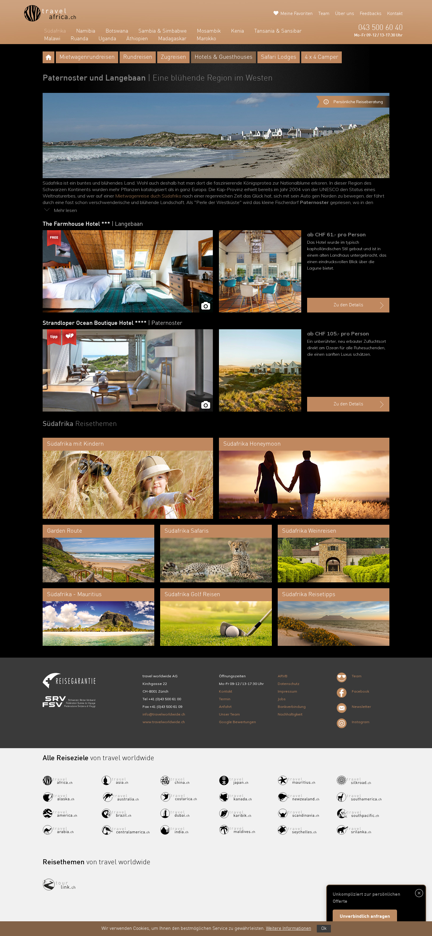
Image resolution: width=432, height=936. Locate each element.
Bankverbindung (292, 706)
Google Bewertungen (237, 722)
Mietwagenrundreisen (87, 57)
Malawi (52, 38)
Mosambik (209, 31)
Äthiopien (137, 38)
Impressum (287, 691)
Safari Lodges (278, 57)
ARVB (282, 676)
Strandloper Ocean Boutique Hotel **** (112, 323)
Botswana (117, 31)
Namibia (85, 31)
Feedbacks (370, 13)
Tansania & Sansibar (278, 31)
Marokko (206, 38)
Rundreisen (137, 57)
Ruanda (79, 38)
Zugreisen (173, 57)
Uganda (107, 38)
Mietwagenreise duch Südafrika (148, 196)
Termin (224, 699)
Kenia (237, 31)
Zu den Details (348, 305)
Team (323, 13)
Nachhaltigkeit (290, 714)
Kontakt (395, 13)
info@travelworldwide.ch (164, 714)
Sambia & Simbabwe (162, 31)
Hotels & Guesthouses (223, 57)
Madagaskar (172, 38)
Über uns (344, 13)
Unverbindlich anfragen (365, 916)
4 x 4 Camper (321, 57)
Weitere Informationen (288, 928)
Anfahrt (225, 706)
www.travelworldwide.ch (164, 722)
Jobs (282, 699)
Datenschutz (288, 683)
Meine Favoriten (296, 13)
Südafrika (55, 31)
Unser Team (229, 714)
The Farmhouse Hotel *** (93, 224)
